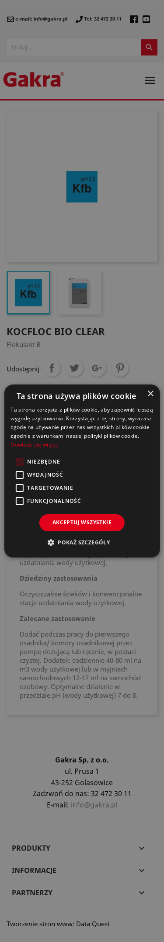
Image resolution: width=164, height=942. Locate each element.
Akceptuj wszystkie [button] (82, 522)
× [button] (150, 394)
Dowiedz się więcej (34, 444)
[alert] (82, 471)
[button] (82, 542)
